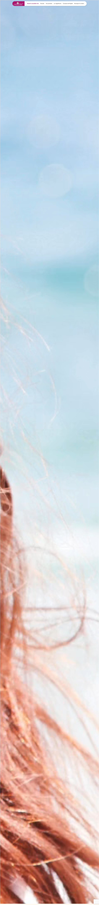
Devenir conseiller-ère (33, 3)
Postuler (42, 3)
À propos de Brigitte (68, 3)
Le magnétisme (57, 3)
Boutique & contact (79, 3)
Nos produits (49, 3)
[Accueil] (18, 3)
